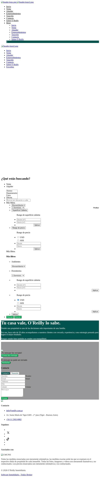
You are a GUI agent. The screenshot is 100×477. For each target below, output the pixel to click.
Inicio (8, 6)
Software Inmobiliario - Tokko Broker (16, 475)
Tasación (10, 16)
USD (22, 237)
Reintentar (6, 363)
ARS (22, 240)
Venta (8, 9)
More (8, 23)
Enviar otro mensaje (9, 355)
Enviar (4, 398)
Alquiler (9, 11)
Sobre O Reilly (12, 21)
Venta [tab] (8, 184)
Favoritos (10, 67)
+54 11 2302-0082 (13, 419)
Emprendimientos (13, 13)
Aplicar (37, 225)
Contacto (10, 18)
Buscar (10, 317)
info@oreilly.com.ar (14, 410)
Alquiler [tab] (9, 186)
